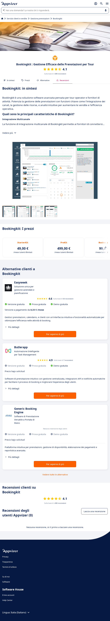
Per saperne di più (55, 334)
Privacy (5, 556)
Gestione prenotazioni (40, 18)
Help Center (7, 600)
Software (6, 581)
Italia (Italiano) (18, 612)
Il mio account (8, 595)
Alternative (44, 80)
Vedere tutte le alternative (55, 474)
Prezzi (27, 80)
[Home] (2, 19)
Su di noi (6, 576)
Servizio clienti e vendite (17, 18)
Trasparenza (7, 562)
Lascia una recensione (94, 511)
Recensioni (64, 80)
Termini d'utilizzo (9, 567)
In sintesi (10, 80)
